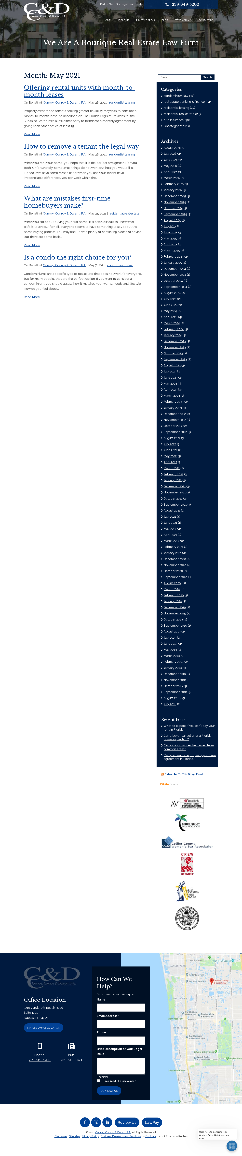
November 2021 (175, 492)
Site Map (74, 1136)
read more (32, 134)
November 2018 (175, 680)
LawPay (152, 1122)
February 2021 (173, 546)
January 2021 (172, 553)
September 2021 (175, 504)
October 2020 (173, 571)
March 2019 (172, 655)
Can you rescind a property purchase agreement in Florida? (190, 757)
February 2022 (173, 474)
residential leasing (122, 102)
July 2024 (170, 299)
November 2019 (175, 613)
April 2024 (170, 317)
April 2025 (170, 244)
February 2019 (174, 661)
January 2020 (173, 601)
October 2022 (173, 426)
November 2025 (175, 202)
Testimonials (183, 20)
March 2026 (172, 178)
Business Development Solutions (121, 1136)
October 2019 (173, 619)
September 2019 (175, 625)
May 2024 (170, 311)
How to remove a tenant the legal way (81, 146)
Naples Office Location (43, 1027)
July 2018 (170, 704)
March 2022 (172, 468)
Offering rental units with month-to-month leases (79, 91)
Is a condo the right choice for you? (77, 257)
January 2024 (173, 335)
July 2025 (170, 226)
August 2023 (172, 365)
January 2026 (173, 190)
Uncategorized (174, 126)
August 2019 (172, 631)
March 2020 (172, 589)
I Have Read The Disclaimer (119, 1081)
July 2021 (170, 516)
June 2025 (170, 232)
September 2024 (175, 286)
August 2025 (172, 220)
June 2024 (171, 305)
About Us (123, 20)
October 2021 (173, 498)
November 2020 (175, 565)
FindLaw (150, 1136)
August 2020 (172, 583)
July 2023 (170, 371)
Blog (165, 20)
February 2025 (174, 256)
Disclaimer (102, 1077)
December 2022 (175, 414)
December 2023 (175, 341)
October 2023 (173, 353)
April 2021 (170, 534)
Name (101, 999)
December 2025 (175, 196)
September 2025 (175, 214)
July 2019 (170, 637)
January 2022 (173, 480)
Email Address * (108, 1016)
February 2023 (174, 401)
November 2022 (175, 419)
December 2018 (175, 674)
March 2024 (172, 323)
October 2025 (173, 208)
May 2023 (170, 383)
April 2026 (170, 172)
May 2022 (170, 456)
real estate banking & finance (184, 101)
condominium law (120, 265)
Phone (101, 1032)
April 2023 (170, 389)
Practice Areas (145, 20)
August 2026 (172, 147)
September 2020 (175, 577)
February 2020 (174, 595)
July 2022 (170, 444)
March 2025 (172, 250)
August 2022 (172, 438)
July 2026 (170, 153)
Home (107, 20)
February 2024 (174, 329)
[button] (238, 1132)
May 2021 (170, 528)
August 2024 (172, 293)
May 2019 (170, 649)
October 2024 (173, 280)
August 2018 (172, 698)
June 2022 (170, 450)
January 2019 (173, 667)
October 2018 (173, 686)
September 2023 (175, 359)
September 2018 (175, 692)
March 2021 (171, 540)
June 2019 (170, 643)
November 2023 (175, 347)
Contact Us (206, 20)
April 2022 (170, 462)
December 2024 (175, 268)
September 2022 (175, 432)
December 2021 (175, 486)
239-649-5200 (185, 4)
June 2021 (170, 522)
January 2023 (173, 407)
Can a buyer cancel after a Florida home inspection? (187, 737)
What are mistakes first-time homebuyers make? (67, 202)
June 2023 (170, 377)
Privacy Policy (90, 1136)
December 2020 (175, 559)
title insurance (174, 120)
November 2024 (175, 274)
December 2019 (175, 607)
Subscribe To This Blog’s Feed (184, 774)
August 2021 (172, 510)
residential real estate (124, 213)
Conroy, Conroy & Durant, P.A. (64, 102)
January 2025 (173, 262)
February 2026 (174, 184)
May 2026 (170, 165)
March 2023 (172, 395)
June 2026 (171, 159)
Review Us (127, 1122)
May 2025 (170, 238)
